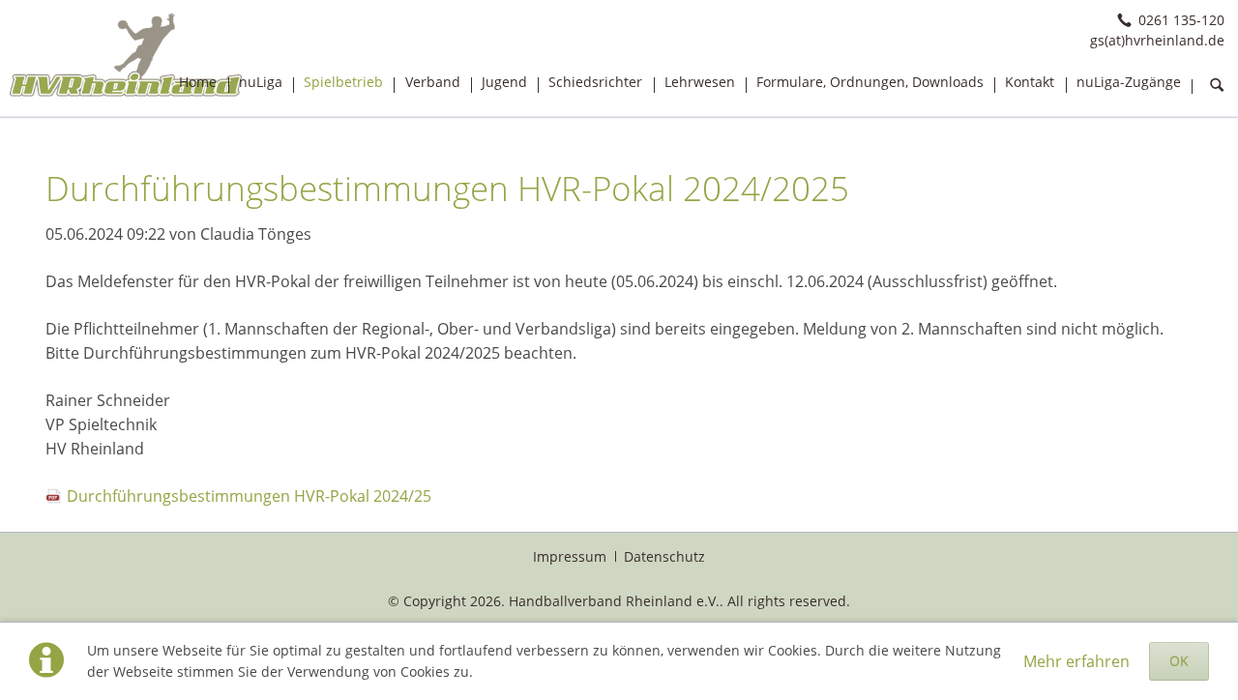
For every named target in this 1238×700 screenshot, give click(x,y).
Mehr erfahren (1076, 661)
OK (1179, 661)
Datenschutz (664, 556)
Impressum (569, 556)
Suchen (1216, 86)
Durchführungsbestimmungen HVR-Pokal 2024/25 (249, 496)
